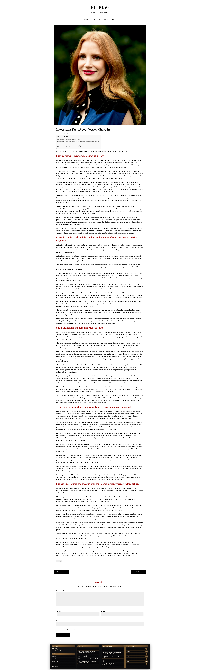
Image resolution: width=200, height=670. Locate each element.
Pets (127, 664)
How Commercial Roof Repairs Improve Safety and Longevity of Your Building (87, 662)
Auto (128, 659)
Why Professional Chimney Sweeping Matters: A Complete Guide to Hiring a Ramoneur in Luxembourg (112, 653)
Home (128, 656)
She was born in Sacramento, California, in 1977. (69, 139)
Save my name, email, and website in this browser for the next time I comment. (76, 629)
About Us (54, 656)
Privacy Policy (55, 661)
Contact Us (95, 19)
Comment (60, 591)
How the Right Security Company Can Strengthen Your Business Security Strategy (88, 656)
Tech (128, 661)
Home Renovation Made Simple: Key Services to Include (111, 657)
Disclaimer (54, 663)
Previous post (61, 572)
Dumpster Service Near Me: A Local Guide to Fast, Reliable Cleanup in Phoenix (111, 664)
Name (59, 611)
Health (128, 654)
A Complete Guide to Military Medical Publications (87, 648)
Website (59, 621)
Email (103, 611)
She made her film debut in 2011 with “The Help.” (69, 143)
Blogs (105, 19)
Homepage (86, 19)
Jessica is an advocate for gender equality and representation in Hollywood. (74, 145)
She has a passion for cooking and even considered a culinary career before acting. (76, 146)
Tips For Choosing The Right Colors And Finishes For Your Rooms (112, 649)
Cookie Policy (55, 666)
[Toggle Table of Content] (98, 137)
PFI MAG (100, 7)
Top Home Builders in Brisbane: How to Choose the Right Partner (112, 660)
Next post (139, 572)
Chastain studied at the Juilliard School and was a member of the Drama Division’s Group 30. (79, 141)
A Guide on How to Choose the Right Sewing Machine (88, 658)
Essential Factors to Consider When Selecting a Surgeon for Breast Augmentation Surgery (86, 652)
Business (113, 19)
